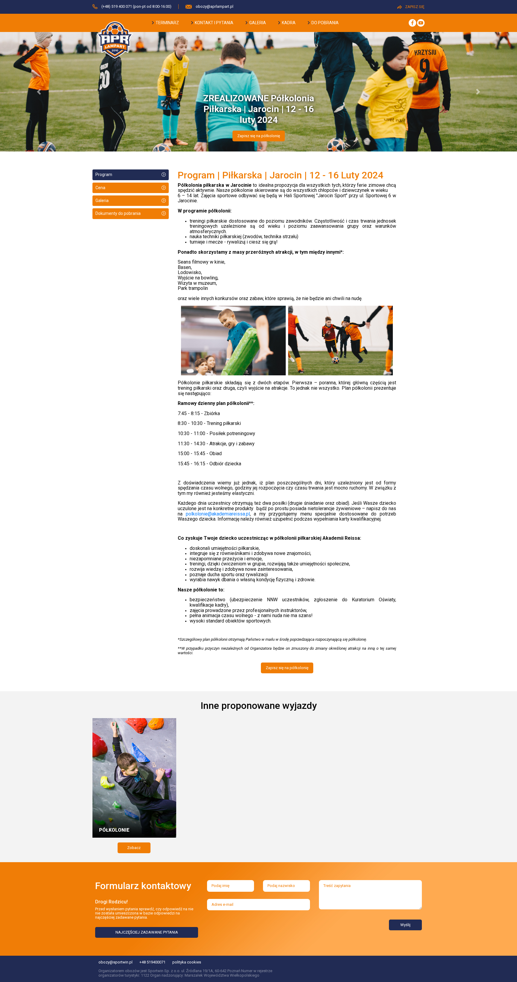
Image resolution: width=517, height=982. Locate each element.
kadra (288, 22)
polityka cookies (186, 962)
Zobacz (134, 847)
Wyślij (405, 925)
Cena (100, 187)
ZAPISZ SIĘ (414, 6)
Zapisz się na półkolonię (258, 136)
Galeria (102, 200)
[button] (38, 92)
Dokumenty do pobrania (118, 213)
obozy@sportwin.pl (115, 962)
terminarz (167, 22)
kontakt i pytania (213, 22)
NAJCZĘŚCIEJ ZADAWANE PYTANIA (146, 932)
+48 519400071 (152, 962)
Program (103, 174)
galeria (257, 22)
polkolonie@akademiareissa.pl (218, 514)
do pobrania (325, 22)
